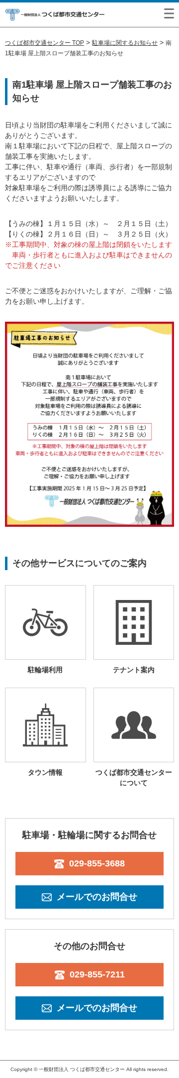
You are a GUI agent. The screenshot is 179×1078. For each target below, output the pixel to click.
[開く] (169, 13)
